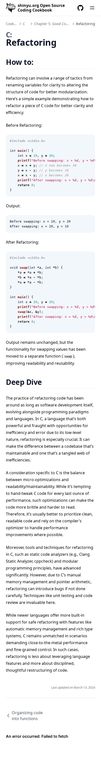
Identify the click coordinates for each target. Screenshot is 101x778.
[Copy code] (88, 141)
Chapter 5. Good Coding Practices (61, 23)
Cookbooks (14, 23)
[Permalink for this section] (39, 62)
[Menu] (92, 8)
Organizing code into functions (27, 715)
